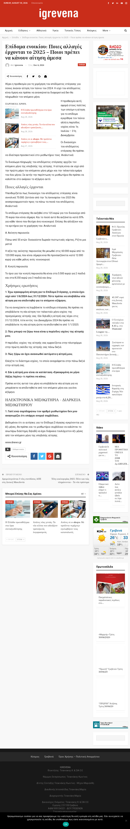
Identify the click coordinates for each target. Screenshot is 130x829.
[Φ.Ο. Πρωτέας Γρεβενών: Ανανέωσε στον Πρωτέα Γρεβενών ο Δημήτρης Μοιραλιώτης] (103, 230)
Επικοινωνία (37, 3)
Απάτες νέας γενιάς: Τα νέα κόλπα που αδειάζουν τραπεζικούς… (38, 126)
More (105, 30)
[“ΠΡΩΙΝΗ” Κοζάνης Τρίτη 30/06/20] (110, 690)
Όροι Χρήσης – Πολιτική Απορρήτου (79, 756)
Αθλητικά (41, 30)
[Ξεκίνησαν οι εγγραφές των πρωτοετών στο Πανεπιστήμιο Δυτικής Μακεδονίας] (103, 346)
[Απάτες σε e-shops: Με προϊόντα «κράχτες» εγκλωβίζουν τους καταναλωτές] (12, 143)
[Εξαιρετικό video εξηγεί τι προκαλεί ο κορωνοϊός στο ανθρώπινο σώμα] (102, 476)
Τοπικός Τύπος (73, 30)
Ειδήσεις (23, 30)
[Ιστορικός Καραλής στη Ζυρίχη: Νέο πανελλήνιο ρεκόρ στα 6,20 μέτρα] (103, 389)
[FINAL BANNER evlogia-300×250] (110, 117)
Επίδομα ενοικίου (18, 449)
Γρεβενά (49, 756)
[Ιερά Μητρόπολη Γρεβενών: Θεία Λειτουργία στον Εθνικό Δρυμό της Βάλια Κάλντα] (103, 253)
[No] (126, 820)
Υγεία (55, 30)
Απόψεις (92, 30)
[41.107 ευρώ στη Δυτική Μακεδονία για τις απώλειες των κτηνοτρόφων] (103, 301)
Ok (65, 824)
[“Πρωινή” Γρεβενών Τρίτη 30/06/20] (110, 655)
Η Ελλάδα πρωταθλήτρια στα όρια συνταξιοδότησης (36, 111)
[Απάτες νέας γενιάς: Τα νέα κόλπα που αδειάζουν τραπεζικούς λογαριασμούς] (12, 128)
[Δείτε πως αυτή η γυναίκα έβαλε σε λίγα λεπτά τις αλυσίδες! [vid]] (118, 476)
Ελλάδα (82, 65)
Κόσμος (35, 756)
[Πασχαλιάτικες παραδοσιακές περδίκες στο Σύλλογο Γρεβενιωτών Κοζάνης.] (110, 584)
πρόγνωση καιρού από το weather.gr (110, 558)
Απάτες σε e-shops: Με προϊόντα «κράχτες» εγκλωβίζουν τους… (36, 141)
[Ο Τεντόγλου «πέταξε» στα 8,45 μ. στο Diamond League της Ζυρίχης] (103, 323)
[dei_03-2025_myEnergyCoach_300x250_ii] (110, 83)
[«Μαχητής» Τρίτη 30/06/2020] (110, 621)
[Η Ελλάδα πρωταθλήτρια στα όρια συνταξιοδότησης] (12, 114)
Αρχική (8, 30)
